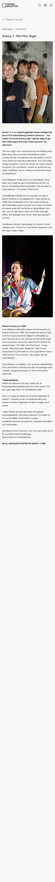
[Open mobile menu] (51, 5)
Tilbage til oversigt (14, 19)
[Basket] (45, 5)
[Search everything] (39, 5)
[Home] (10, 5)
